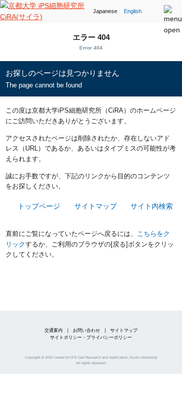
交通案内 (53, 330)
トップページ (39, 206)
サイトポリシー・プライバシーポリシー (91, 337)
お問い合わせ (86, 330)
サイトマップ (95, 206)
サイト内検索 (151, 206)
